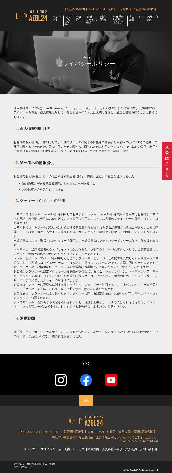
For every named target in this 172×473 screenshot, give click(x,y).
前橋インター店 (51, 449)
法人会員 (131, 18)
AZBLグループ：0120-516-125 (38, 431)
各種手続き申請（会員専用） (118, 21)
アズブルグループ (68, 21)
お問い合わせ (152, 18)
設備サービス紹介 (91, 20)
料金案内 (93, 449)
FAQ (141, 17)
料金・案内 (104, 18)
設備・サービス (74, 449)
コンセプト (57, 18)
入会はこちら (167, 161)
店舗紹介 (78, 18)
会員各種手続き (112, 449)
